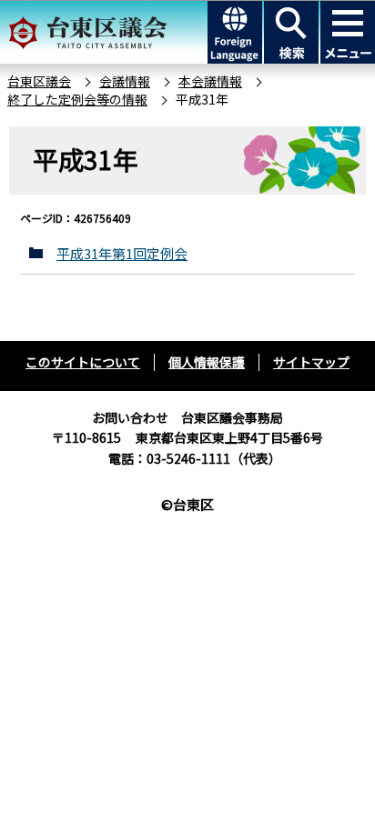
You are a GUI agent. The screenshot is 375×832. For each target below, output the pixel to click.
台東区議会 (39, 81)
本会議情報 (210, 81)
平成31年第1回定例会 (122, 253)
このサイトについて (82, 362)
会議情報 (124, 81)
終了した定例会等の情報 (77, 99)
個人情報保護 (206, 362)
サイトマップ (311, 362)
